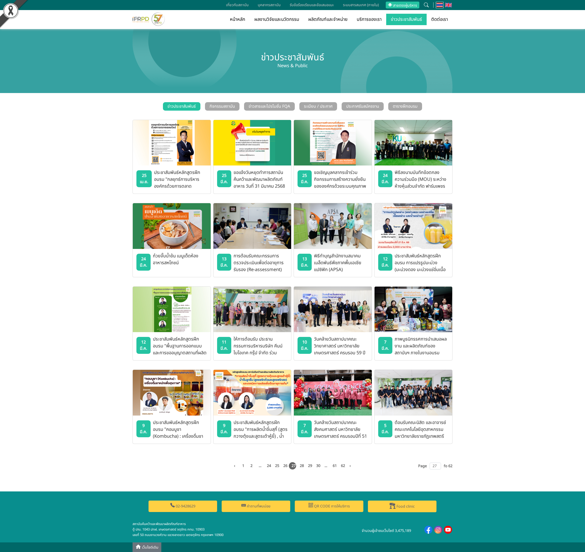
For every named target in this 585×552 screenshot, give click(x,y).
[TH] (440, 5)
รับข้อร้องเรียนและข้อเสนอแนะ (312, 5)
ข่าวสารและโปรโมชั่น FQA (269, 106)
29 (310, 466)
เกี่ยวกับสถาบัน (237, 5)
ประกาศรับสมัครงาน (362, 106)
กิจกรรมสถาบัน (222, 106)
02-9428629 (185, 506)
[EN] (448, 5)
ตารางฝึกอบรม (405, 106)
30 (318, 466)
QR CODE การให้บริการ (331, 506)
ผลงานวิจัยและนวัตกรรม (276, 19)
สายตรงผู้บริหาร (404, 5)
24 (269, 466)
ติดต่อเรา (439, 19)
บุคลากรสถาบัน (269, 5)
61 (335, 466)
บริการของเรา (369, 19)
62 (343, 466)
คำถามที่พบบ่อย (258, 506)
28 (302, 466)
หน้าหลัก (237, 19)
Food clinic (405, 506)
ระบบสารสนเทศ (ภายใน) (361, 5)
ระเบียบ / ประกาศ (318, 106)
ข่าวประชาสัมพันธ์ (406, 19)
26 (285, 466)
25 (277, 466)
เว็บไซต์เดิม (149, 547)
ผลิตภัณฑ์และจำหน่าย (328, 19)
